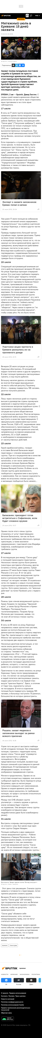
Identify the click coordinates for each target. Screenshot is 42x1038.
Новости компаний (7, 999)
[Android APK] (7, 1019)
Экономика (24, 974)
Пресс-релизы (20, 996)
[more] (38, 209)
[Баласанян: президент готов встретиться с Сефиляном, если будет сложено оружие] (21, 498)
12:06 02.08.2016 (7, 34)
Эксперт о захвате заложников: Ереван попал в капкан (19, 203)
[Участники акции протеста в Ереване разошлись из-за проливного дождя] (21, 330)
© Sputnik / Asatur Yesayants (9, 884)
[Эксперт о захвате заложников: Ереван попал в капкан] (21, 185)
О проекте (4, 993)
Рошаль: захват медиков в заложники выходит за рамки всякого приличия (18, 733)
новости (4, 974)
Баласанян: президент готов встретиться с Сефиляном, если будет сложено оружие (19, 518)
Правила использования (17, 993)
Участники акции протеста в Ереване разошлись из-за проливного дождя (17, 349)
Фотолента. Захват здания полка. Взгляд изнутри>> (19, 882)
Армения (4, 945)
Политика (36, 974)
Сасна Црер (13, 945)
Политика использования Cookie (12, 1005)
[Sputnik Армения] (6, 16)
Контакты (4, 996)
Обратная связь (6, 1013)
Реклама (11, 996)
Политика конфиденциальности (12, 1002)
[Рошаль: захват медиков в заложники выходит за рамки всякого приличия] (21, 714)
